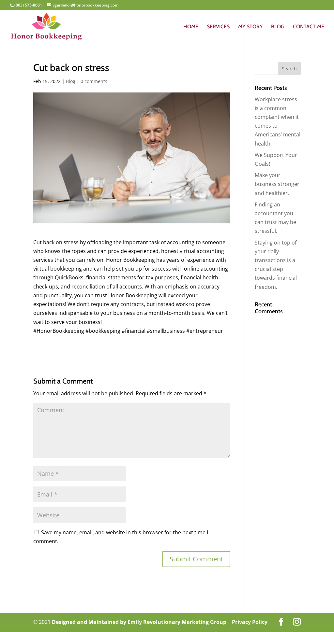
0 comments (94, 81)
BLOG (277, 27)
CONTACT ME (308, 27)
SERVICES (218, 27)
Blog (70, 81)
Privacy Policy (249, 621)
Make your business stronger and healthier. (277, 184)
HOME (190, 27)
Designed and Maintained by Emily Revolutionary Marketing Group (140, 621)
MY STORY (250, 27)
